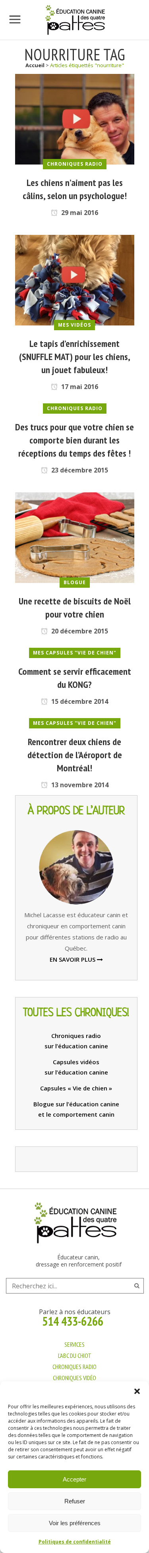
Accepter (74, 1479)
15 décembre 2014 (79, 701)
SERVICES (74, 1344)
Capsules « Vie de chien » (76, 1088)
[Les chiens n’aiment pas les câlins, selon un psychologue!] (74, 118)
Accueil (35, 65)
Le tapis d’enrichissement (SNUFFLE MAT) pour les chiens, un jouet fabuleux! (74, 356)
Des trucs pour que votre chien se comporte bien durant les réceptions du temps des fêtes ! (74, 440)
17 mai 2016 (79, 386)
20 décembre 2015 (79, 631)
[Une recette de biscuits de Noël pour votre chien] (74, 537)
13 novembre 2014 (79, 784)
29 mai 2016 (79, 212)
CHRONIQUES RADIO (74, 1367)
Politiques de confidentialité (75, 1541)
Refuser (74, 1501)
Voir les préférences (75, 1523)
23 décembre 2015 (79, 470)
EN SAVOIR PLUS (73, 959)
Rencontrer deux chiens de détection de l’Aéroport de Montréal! (74, 755)
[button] (137, 1391)
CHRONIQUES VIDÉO (74, 1378)
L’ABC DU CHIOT (74, 1355)
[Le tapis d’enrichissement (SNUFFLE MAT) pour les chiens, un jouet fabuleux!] (74, 279)
